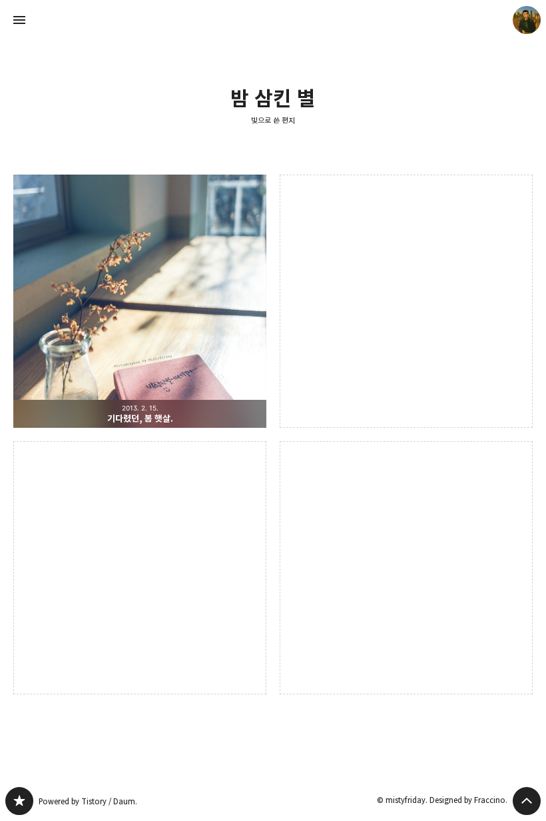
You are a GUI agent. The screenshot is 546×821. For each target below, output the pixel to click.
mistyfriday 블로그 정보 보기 (527, 20)
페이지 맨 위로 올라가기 (527, 801)
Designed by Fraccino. (468, 800)
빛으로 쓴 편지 (273, 120)
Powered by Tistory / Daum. (88, 801)
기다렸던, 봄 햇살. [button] (139, 301)
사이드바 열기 (19, 20)
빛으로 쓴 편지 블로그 (19, 801)
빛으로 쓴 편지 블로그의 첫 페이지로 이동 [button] (273, 20)
